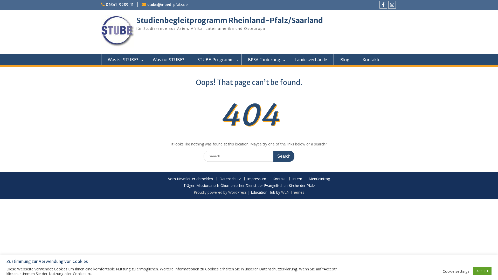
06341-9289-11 (120, 4)
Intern (297, 179)
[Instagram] (392, 5)
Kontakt (279, 179)
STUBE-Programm (215, 59)
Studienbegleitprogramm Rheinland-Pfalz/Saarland (229, 20)
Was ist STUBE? (123, 59)
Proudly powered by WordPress (220, 192)
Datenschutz (230, 179)
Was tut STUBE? (168, 59)
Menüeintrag (319, 179)
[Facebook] (383, 5)
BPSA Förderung (264, 59)
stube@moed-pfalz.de (167, 4)
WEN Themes (292, 192)
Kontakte (372, 59)
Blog (344, 59)
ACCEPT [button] (482, 271)
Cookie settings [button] (456, 271)
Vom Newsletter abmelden (190, 179)
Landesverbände (311, 59)
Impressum (256, 179)
